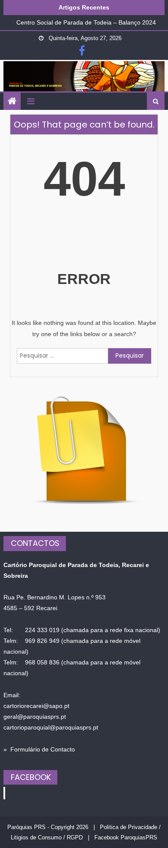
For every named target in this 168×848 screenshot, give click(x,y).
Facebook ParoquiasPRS (125, 837)
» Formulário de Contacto (39, 749)
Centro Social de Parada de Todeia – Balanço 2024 (86, 21)
